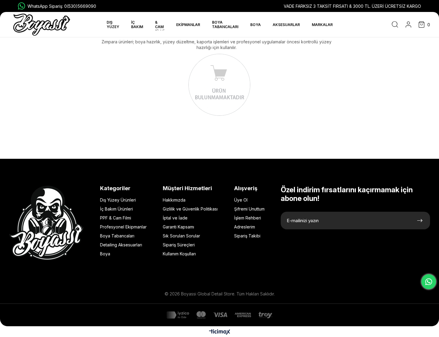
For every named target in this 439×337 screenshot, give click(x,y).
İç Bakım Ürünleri (116, 208)
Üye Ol (241, 199)
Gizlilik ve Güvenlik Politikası (190, 208)
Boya (105, 253)
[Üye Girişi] (408, 24)
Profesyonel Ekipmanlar (123, 226)
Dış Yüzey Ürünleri (118, 199)
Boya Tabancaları (117, 235)
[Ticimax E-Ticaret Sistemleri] (219, 332)
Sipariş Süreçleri (179, 244)
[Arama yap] (395, 24)
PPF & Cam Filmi (115, 217)
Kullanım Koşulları (179, 253)
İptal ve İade (175, 217)
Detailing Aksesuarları (121, 244)
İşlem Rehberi (247, 217)
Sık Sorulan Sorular (181, 235)
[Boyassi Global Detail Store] (46, 223)
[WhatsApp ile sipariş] (428, 281)
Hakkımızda (174, 199)
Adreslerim (244, 226)
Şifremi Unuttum (249, 208)
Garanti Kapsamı (178, 226)
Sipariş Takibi (247, 235)
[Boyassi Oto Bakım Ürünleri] (41, 24)
